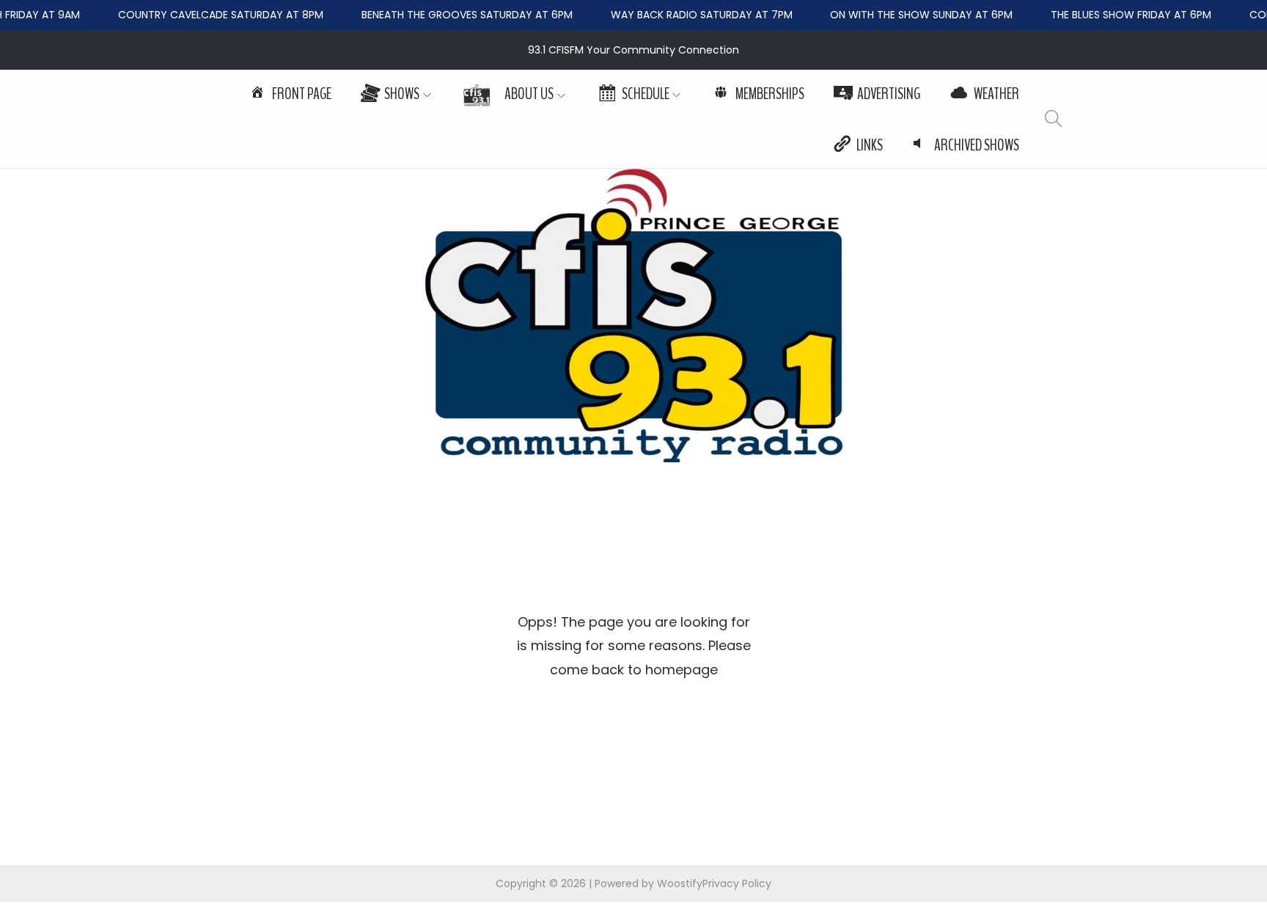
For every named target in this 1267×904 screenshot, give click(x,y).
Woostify (679, 883)
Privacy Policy (736, 883)
